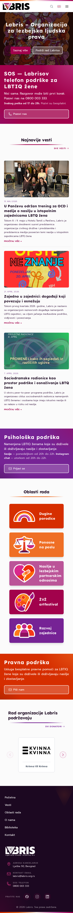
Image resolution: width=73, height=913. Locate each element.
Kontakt (10, 835)
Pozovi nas (20, 114)
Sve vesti (60, 148)
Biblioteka (11, 827)
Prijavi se (19, 469)
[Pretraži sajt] (52, 6)
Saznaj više (20, 50)
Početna (10, 797)
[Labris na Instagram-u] (37, 896)
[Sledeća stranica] (63, 755)
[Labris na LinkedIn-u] (47, 896)
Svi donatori (53, 726)
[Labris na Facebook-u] (27, 896)
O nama (10, 820)
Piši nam (18, 690)
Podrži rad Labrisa (48, 50)
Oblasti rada (13, 812)
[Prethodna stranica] (10, 755)
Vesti (8, 805)
